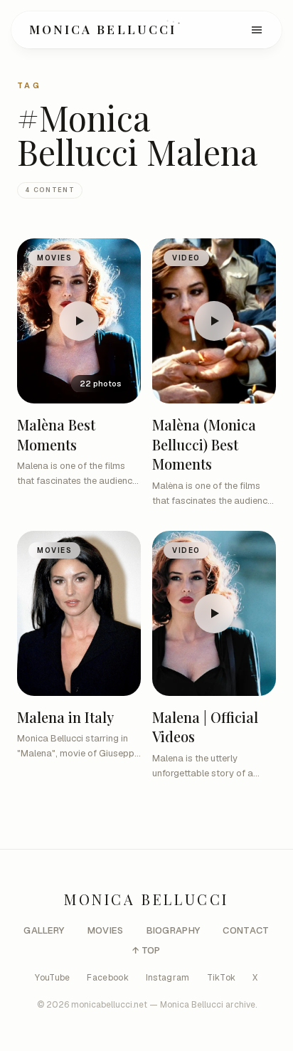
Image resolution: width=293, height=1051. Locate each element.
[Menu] (257, 30)
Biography (173, 930)
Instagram (168, 977)
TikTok (221, 977)
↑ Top (146, 950)
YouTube (52, 977)
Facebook (107, 977)
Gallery (43, 930)
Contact (246, 930)
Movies (105, 930)
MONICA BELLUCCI (102, 29)
